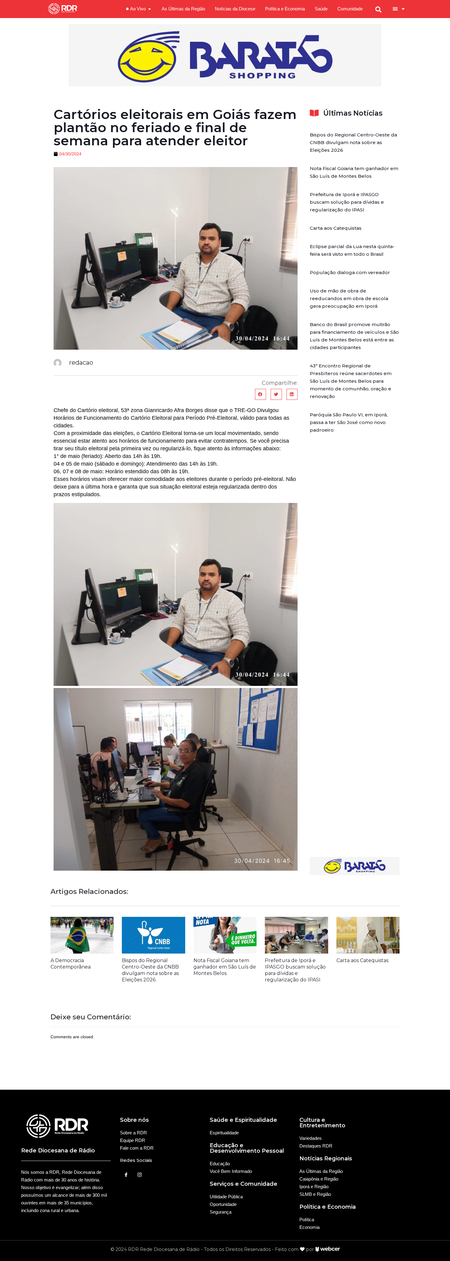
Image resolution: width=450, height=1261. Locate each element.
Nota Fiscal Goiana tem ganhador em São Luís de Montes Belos (224, 967)
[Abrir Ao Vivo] (149, 9)
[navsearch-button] (378, 9)
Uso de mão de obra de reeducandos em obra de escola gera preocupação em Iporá (349, 298)
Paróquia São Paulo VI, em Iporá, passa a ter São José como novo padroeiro (349, 422)
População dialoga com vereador (350, 272)
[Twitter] (139, 1174)
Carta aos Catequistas (336, 228)
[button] (260, 394)
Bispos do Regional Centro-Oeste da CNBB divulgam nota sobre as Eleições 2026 (353, 142)
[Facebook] (126, 1174)
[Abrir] (403, 9)
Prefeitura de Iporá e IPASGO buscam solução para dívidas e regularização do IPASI (347, 202)
